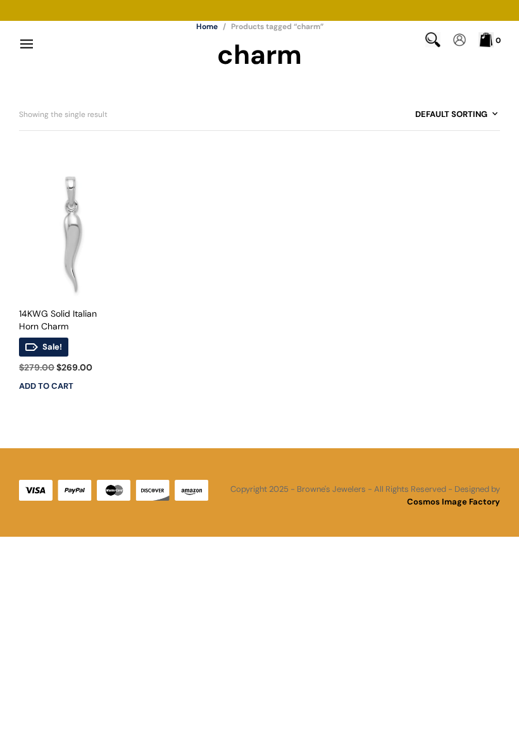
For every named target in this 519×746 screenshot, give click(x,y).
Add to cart (46, 386)
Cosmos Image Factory (453, 501)
